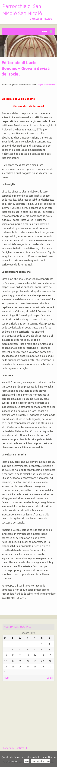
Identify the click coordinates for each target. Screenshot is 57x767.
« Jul (6, 678)
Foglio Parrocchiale (46, 84)
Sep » (50, 678)
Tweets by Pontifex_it (15, 748)
